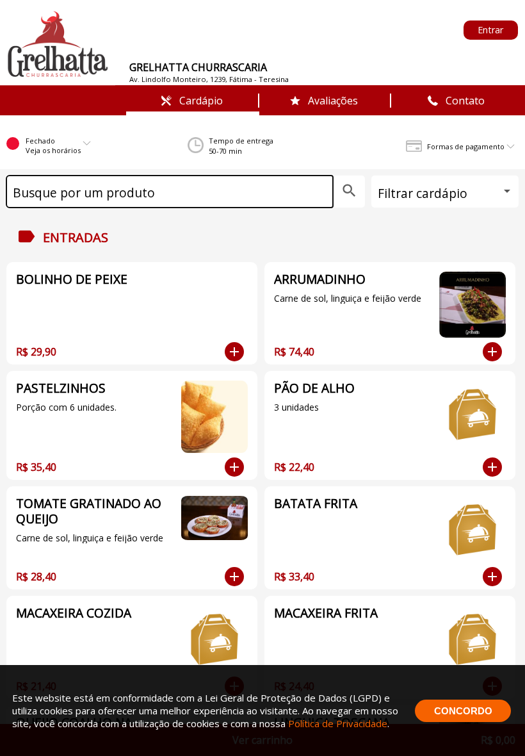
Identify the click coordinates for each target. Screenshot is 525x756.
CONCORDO (463, 710)
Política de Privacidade (337, 723)
